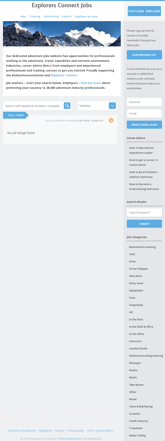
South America (138, 421)
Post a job (136, 11)
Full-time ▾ (16, 115)
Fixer (132, 297)
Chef (132, 254)
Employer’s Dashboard (22, 430)
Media (133, 370)
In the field (136, 319)
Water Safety (137, 435)
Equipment (136, 290)
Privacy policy (76, 430)
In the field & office (141, 326)
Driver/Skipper (138, 268)
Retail (133, 399)
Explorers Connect (64, 75)
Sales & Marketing (141, 406)
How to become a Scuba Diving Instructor (144, 186)
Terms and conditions (100, 430)
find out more (91, 83)
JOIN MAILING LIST (144, 55)
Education (135, 276)
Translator (136, 428)
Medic (133, 377)
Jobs (23, 16)
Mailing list (45, 430)
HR (131, 312)
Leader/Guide (138, 348)
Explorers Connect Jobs (62, 5)
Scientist (134, 413)
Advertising (51, 16)
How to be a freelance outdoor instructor (143, 174)
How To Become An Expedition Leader (141, 150)
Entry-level (136, 283)
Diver (132, 261)
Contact (67, 16)
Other (133, 392)
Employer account (86, 16)
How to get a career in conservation (143, 162)
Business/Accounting (142, 247)
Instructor (135, 341)
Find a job (153, 11)
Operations (136, 384)
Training (34, 16)
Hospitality (136, 305)
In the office (136, 334)
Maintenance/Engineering (145, 355)
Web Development (70, 438)
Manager (135, 363)
